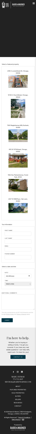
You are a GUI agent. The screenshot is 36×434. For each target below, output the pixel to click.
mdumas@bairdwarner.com (18, 382)
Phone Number (10, 254)
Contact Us (18, 357)
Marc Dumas (18, 376)
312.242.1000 (24, 414)
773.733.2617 (18, 379)
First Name (8, 230)
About (18, 386)
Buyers (18, 396)
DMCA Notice (16, 419)
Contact (18, 406)
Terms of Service (21, 314)
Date (6, 272)
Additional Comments (9, 293)
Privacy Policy (10, 314)
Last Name (8, 238)
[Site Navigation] (33, 3)
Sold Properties (18, 393)
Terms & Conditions (24, 417)
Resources (18, 402)
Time (6, 280)
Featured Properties (18, 389)
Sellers (18, 399)
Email (6, 246)
